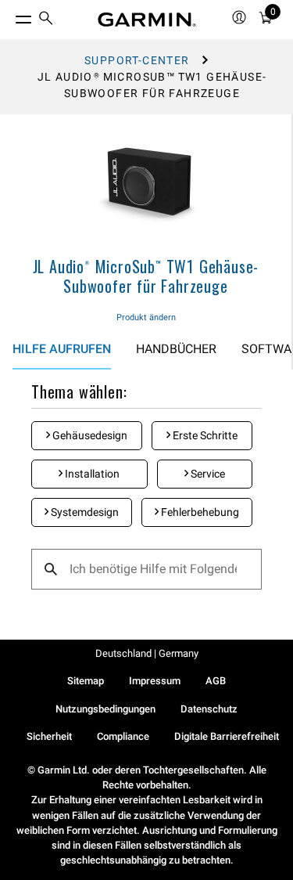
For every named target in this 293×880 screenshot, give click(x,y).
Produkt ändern (146, 317)
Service (206, 473)
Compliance (123, 736)
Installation (91, 473)
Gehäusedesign (88, 435)
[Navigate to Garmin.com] (147, 19)
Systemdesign (83, 512)
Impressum (154, 681)
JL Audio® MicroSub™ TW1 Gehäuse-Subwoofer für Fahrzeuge (146, 276)
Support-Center (137, 60)
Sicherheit (49, 736)
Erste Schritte (204, 435)
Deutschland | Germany (146, 653)
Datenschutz (209, 709)
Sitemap (85, 681)
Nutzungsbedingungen (105, 709)
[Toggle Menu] (9, 15)
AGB (215, 681)
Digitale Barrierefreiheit (226, 736)
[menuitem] (46, 20)
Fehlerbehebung (199, 512)
